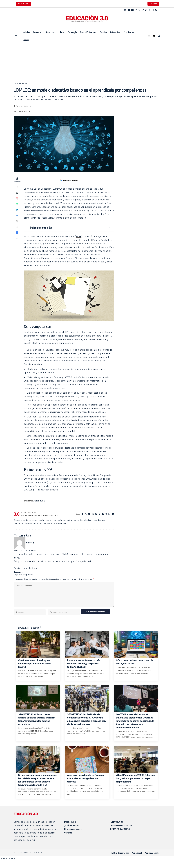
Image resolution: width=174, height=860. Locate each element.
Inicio (16, 83)
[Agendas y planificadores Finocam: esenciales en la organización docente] (87, 759)
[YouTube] (128, 10)
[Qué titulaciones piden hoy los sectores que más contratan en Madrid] (38, 644)
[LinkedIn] (146, 10)
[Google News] (132, 10)
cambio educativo (33, 210)
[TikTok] (142, 10)
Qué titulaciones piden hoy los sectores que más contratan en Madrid (34, 663)
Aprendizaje (39, 500)
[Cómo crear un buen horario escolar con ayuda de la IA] (136, 644)
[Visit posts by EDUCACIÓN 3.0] (17, 514)
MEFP (78, 236)
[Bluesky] (156, 10)
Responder (18, 572)
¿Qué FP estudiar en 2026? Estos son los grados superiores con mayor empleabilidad (135, 778)
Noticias (23, 83)
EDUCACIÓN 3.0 (23, 112)
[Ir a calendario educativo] (149, 36)
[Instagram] (136, 10)
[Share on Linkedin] (17, 210)
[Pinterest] (139, 10)
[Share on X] (17, 193)
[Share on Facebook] (17, 187)
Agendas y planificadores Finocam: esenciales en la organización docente (85, 778)
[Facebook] (122, 10)
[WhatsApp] (152, 10)
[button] (159, 35)
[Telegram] (149, 10)
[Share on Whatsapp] (17, 204)
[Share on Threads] (17, 221)
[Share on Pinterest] (17, 198)
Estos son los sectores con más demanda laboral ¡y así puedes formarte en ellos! (83, 663)
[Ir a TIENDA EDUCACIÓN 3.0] (153, 36)
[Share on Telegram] (17, 215)
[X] (125, 10)
